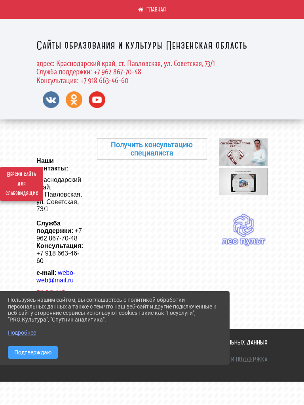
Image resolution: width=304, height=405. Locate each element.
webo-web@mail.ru (55, 276)
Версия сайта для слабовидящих (22, 183)
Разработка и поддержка (233, 359)
